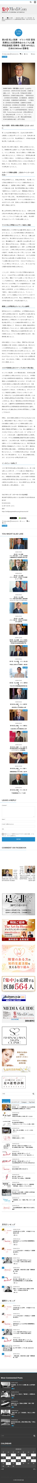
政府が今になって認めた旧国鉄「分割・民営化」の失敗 (22, 1404)
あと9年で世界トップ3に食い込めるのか (23, 1348)
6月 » (34, 1469)
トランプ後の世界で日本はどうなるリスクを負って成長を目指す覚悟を (22, 1260)
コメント (23, 521)
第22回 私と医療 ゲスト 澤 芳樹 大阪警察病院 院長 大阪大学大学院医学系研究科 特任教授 (9, 877)
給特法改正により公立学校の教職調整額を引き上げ (24, 1241)
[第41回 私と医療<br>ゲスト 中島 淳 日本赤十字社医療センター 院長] (18, 569)
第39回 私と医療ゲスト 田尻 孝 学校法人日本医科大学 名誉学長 (18, 620)
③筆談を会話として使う (18, 1138)
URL (3, 829)
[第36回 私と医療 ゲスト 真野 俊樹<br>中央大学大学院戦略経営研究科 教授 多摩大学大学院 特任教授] (18, 676)
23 (8, 1463)
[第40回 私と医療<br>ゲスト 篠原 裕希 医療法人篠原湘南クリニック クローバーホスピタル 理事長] (18, 591)
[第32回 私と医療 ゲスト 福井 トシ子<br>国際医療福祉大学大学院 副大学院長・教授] (18, 762)
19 (23, 1460)
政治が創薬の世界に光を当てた (20, 1169)
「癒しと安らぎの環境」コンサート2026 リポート (22, 1131)
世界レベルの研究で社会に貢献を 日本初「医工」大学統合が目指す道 (23, 1289)
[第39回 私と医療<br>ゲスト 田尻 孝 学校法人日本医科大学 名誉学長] (18, 612)
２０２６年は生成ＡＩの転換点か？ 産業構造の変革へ (24, 1251)
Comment (4, 805)
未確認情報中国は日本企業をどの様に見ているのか (22, 1115)
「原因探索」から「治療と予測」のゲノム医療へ (23, 1200)
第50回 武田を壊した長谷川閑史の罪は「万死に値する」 (23, 1422)
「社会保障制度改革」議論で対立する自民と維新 (23, 1208)
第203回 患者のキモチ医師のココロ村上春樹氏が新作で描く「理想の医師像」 (23, 1146)
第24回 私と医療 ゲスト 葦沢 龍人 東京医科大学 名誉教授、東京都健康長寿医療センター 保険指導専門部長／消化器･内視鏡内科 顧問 (27, 875)
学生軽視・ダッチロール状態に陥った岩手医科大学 (23, 1385)
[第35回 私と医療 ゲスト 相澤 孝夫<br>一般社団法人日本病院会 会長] (18, 698)
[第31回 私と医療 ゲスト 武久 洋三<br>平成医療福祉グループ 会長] (18, 784)
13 (13, 1388)
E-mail (3, 824)
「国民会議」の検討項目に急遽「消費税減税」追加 (24, 1270)
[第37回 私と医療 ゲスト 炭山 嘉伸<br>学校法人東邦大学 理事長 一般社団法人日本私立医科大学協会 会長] (18, 655)
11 (18, 1457)
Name (3, 819)
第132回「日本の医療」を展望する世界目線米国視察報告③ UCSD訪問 (23, 1192)
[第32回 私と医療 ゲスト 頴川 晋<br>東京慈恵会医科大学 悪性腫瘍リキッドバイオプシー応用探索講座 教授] (18, 741)
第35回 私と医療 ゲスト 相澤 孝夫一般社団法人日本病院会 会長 (18, 706)
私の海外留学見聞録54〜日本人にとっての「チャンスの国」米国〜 (23, 1123)
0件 (22, 54)
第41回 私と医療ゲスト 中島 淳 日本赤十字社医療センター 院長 (18, 577)
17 (13, 1460)
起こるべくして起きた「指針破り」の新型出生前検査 (23, 1394)
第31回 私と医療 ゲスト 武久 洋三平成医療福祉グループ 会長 (18, 791)
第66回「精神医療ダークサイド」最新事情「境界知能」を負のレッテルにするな (23, 1185)
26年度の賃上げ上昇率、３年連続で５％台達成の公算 (24, 1232)
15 (3, 1460)
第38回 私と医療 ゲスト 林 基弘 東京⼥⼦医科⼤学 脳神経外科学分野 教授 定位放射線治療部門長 (19, 641)
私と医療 (4, 56)
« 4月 (2, 1469)
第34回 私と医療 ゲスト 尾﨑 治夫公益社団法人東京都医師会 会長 (18, 727)
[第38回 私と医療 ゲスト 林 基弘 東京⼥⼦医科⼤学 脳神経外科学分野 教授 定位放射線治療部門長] (18, 634)
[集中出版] (14, 10)
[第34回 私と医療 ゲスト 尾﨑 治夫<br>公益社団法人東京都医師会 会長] (18, 719)
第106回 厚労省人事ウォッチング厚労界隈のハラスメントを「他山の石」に (23, 1154)
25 (18, 1463)
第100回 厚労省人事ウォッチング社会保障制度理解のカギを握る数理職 (22, 1280)
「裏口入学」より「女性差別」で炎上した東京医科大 (23, 1413)
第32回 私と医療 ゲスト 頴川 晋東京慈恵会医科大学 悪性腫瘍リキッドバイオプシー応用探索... (18, 748)
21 (33, 1460)
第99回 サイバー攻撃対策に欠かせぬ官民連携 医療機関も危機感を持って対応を (23, 1107)
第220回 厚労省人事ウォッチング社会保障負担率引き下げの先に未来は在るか (23, 1162)
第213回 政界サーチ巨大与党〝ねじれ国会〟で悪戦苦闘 (21, 1177)
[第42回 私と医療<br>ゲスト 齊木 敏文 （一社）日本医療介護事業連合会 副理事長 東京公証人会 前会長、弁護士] (18, 548)
